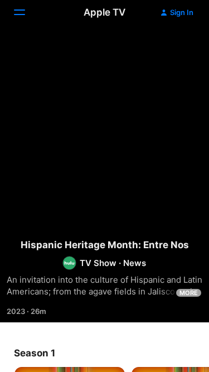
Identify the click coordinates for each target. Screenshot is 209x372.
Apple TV (104, 12)
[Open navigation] (26, 12)
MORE (188, 293)
